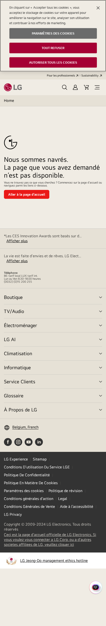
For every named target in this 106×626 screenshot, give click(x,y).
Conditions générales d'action (28, 498)
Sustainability (90, 75)
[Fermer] (98, 7)
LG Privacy (13, 514)
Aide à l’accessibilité (76, 506)
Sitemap (40, 459)
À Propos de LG (20, 409)
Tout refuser (53, 48)
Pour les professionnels (61, 75)
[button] (65, 87)
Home (9, 100)
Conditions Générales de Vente (29, 506)
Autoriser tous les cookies (53, 62)
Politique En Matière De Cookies (31, 482)
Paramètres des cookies (24, 490)
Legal (62, 498)
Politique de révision (65, 490)
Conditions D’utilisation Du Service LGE (37, 467)
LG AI (10, 339)
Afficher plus (17, 241)
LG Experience (16, 459)
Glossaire (13, 395)
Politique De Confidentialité (27, 475)
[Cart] (86, 87)
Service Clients (19, 381)
